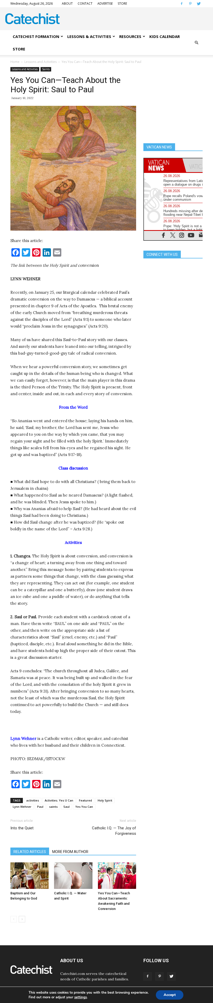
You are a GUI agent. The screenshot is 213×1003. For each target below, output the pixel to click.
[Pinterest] (190, 3)
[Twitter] (199, 3)
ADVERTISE (105, 3)
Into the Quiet (22, 828)
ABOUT (67, 3)
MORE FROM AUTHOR (70, 852)
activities (32, 800)
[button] (196, 42)
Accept (170, 994)
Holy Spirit (105, 800)
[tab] (163, 165)
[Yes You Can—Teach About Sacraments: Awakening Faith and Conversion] (117, 875)
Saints (46, 69)
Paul (40, 807)
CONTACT (85, 3)
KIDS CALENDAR (164, 36)
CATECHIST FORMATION (36, 36)
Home (14, 62)
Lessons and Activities (40, 62)
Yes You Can (84, 807)
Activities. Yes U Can (59, 800)
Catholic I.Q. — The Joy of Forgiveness (114, 831)
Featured (85, 800)
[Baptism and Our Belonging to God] (29, 875)
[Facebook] (181, 3)
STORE (122, 3)
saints (53, 807)
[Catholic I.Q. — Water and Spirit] (73, 875)
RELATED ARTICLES (30, 852)
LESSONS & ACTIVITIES (89, 36)
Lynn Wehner (22, 807)
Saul (66, 807)
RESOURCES (130, 36)
